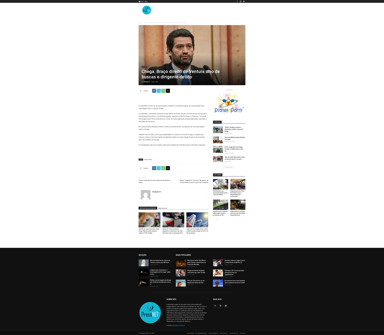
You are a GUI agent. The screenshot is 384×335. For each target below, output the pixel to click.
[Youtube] (243, 1)
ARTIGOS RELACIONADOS (148, 208)
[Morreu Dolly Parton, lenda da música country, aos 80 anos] (144, 262)
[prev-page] (140, 237)
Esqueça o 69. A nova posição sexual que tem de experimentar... (234, 272)
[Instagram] (240, 1)
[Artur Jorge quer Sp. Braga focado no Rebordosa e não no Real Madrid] (218, 149)
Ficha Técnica (224, 333)
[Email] (168, 91)
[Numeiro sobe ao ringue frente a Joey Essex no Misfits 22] (218, 262)
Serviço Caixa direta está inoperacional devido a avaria (154, 181)
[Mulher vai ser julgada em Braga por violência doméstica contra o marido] (144, 282)
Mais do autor (162, 208)
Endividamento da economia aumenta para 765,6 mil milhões (220, 192)
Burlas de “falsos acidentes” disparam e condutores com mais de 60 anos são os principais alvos (172, 231)
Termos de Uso (233, 333)
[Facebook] (237, 1)
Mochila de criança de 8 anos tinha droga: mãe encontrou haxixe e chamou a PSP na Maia (149, 231)
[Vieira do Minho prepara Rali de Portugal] (218, 139)
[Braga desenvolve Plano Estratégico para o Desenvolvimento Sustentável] (238, 184)
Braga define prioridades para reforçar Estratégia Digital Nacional (237, 213)
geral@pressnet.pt (178, 325)
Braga (232, 188)
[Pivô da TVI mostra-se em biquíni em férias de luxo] (181, 283)
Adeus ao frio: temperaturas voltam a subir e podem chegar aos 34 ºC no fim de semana (197, 231)
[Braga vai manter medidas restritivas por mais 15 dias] (181, 273)
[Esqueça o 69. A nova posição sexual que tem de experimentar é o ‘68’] (218, 273)
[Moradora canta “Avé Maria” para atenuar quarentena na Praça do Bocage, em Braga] (181, 262)
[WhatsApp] (163, 91)
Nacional (145, 22)
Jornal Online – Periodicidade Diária (197, 333)
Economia (216, 188)
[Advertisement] (173, 99)
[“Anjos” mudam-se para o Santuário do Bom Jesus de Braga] (218, 129)
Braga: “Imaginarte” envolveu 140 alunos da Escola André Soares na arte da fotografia (194, 181)
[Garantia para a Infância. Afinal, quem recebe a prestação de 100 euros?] (220, 205)
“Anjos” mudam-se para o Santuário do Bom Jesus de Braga (234, 129)
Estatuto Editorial (213, 333)
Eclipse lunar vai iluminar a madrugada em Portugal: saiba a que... (160, 272)
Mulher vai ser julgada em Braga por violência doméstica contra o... (160, 282)
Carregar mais (228, 167)
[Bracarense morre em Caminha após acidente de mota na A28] (218, 283)
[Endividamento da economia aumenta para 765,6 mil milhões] (220, 184)
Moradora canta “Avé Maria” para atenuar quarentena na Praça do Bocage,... (196, 262)
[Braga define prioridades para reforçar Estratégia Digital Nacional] (238, 205)
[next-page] (143, 237)
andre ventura (148, 159)
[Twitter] (159, 91)
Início (140, 22)
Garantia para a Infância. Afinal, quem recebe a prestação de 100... (220, 213)
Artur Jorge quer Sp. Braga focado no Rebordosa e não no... (234, 149)
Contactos (242, 333)
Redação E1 (147, 81)
